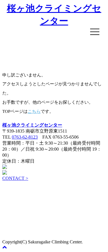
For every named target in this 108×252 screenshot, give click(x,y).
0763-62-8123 (25, 137)
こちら (34, 111)
